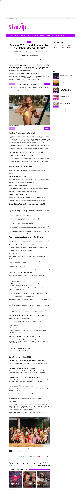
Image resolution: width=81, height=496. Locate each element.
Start (9, 38)
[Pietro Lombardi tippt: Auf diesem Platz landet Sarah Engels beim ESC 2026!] (29, 479)
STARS (12, 38)
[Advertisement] (40, 8)
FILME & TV (55, 99)
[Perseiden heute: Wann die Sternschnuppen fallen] (56, 76)
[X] (70, 18)
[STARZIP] (17, 26)
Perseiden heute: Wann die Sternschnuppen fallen (66, 76)
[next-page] (11, 489)
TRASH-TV (55, 92)
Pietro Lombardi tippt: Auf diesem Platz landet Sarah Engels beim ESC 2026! (29, 485)
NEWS (54, 78)
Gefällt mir (56, 45)
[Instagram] (68, 18)
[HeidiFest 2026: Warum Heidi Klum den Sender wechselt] (56, 104)
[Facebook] (67, 18)
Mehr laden (62, 109)
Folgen (62, 45)
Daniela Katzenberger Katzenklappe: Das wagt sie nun (66, 98)
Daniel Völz (40, 64)
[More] (47, 456)
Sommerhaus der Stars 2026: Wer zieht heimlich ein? (65, 90)
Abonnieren (69, 45)
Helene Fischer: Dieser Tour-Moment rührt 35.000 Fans (15, 485)
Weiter (46, 84)
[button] (70, 35)
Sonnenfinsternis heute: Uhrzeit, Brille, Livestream (65, 83)
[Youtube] (71, 18)
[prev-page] (9, 489)
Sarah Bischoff (25, 55)
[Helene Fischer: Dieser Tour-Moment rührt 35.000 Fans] (15, 479)
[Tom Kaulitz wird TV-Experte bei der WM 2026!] (43, 479)
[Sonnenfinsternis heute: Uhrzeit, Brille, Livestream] (56, 83)
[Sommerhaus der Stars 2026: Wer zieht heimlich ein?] (56, 90)
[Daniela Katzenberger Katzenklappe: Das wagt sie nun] (56, 97)
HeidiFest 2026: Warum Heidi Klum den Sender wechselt (65, 105)
